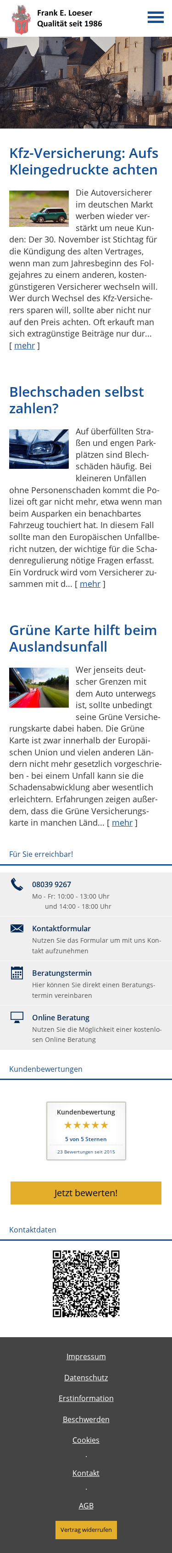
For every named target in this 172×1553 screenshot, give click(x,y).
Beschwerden (86, 1419)
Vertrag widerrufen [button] (86, 1529)
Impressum (86, 1356)
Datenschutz (86, 1378)
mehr (24, 345)
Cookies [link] (86, 1440)
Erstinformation (86, 1398)
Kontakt (86, 1473)
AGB (86, 1506)
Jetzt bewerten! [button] (86, 1193)
